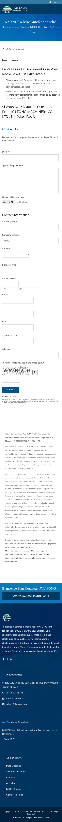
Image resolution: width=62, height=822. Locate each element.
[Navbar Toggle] (57, 9)
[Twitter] (7, 659)
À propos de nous (15, 772)
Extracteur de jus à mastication (16, 547)
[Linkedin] (11, 659)
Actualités (11, 783)
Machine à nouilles (42, 554)
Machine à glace (11, 544)
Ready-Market (42, 818)
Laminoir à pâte (29, 554)
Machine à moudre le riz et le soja (17, 551)
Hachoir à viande (24, 544)
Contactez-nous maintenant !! (31, 596)
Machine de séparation (40, 551)
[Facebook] (3, 659)
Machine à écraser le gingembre (44, 544)
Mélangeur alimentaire (13, 554)
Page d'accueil (13, 766)
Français (56, 2)
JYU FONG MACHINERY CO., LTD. (35, 812)
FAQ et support (14, 789)
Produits (10, 777)
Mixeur (32, 547)
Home (33, 32)
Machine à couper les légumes (30, 558)
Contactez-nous (14, 795)
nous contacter (11, 562)
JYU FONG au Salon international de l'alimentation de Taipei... (29, 732)
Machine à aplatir (11, 558)
